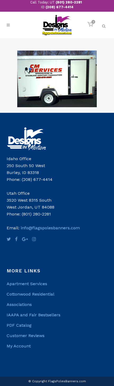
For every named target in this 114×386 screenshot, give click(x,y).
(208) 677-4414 (59, 7)
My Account (19, 345)
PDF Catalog (19, 325)
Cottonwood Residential (30, 294)
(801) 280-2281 (69, 2)
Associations (19, 304)
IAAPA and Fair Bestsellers (33, 314)
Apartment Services (27, 283)
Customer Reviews (26, 335)
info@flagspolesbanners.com (50, 227)
